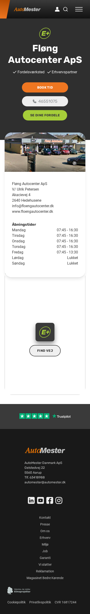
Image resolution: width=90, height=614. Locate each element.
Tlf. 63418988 (34, 477)
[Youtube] (40, 500)
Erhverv (45, 538)
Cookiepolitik (16, 602)
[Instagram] (58, 500)
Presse (45, 524)
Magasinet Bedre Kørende (45, 578)
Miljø (45, 544)
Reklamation (45, 571)
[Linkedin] (31, 500)
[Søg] (65, 9)
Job (45, 551)
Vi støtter (45, 564)
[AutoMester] (27, 9)
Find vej (45, 351)
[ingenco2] (18, 590)
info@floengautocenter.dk (33, 206)
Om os (45, 531)
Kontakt (45, 517)
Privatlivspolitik (40, 602)
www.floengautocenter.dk (32, 211)
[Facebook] (50, 500)
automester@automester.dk (45, 482)
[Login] (57, 9)
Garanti (45, 558)
